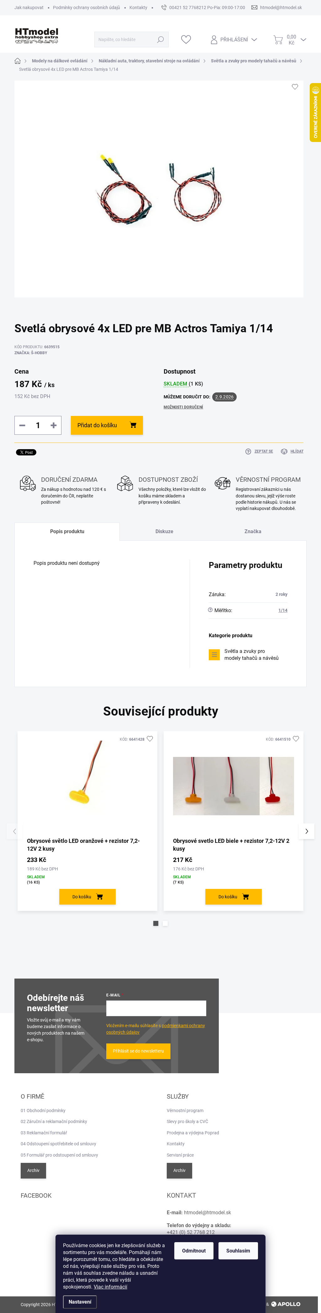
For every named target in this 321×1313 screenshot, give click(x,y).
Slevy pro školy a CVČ (187, 1121)
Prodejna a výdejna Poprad (193, 1132)
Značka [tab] (253, 531)
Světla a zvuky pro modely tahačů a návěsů (251, 654)
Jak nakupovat (29, 7)
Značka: (30, 353)
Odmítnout (194, 1251)
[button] (155, 923)
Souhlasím (238, 1251)
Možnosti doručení (183, 407)
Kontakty (138, 7)
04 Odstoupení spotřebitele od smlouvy (58, 1143)
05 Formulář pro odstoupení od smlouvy (59, 1155)
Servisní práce (180, 1155)
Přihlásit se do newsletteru (138, 1050)
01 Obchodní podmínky (43, 1110)
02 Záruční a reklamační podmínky (54, 1121)
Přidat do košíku (97, 425)
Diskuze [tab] (164, 531)
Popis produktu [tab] (67, 531)
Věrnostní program (185, 1110)
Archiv (33, 1170)
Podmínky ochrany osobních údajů (86, 7)
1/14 (282, 610)
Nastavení (80, 1302)
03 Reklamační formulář (44, 1132)
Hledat (160, 39)
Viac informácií (110, 1287)
